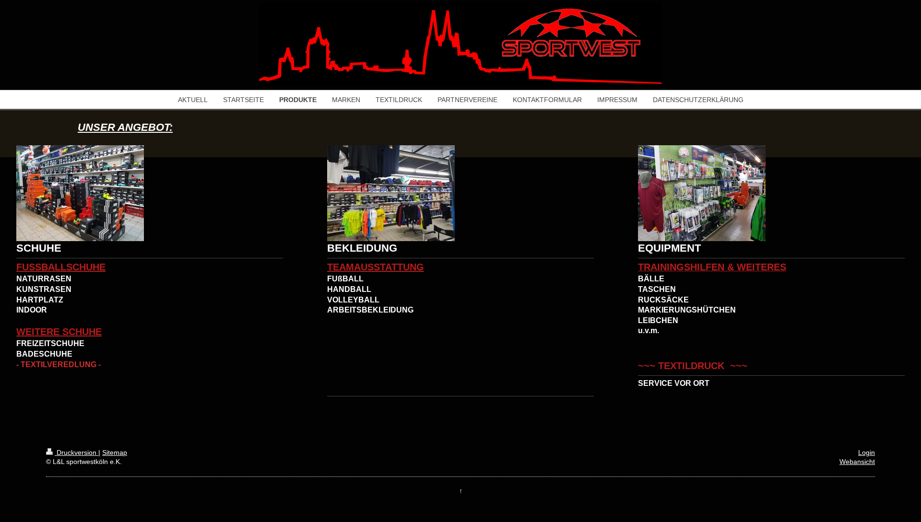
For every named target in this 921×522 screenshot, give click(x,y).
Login (866, 452)
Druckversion (76, 452)
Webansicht (857, 461)
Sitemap (114, 452)
